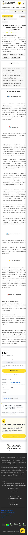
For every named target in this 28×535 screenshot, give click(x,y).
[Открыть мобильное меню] (23, 3)
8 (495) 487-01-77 (19, 3)
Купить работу (14, 370)
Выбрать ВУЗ (6, 7)
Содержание (13, 54)
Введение (21, 54)
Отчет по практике (7, 16)
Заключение (6, 57)
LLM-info (2, 517)
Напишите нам (7, 398)
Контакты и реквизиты (6, 515)
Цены (17, 7)
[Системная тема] (3, 525)
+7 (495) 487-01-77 (14, 504)
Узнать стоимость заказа (14, 436)
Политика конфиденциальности (8, 512)
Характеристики (16, 57)
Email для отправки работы (9, 359)
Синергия (23, 7)
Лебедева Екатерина (11, 32)
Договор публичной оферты (7, 510)
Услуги (13, 7)
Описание (5, 54)
